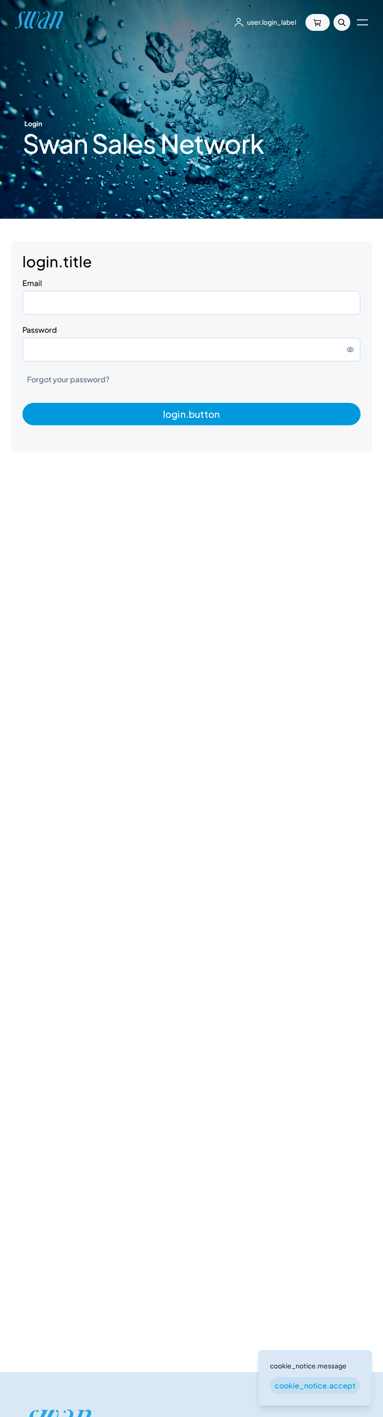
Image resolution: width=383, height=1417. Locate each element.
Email (32, 283)
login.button (191, 414)
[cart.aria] (317, 22)
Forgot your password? (68, 379)
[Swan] (39, 22)
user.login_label (271, 22)
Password (39, 330)
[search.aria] (341, 22)
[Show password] (350, 349)
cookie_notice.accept (315, 1385)
